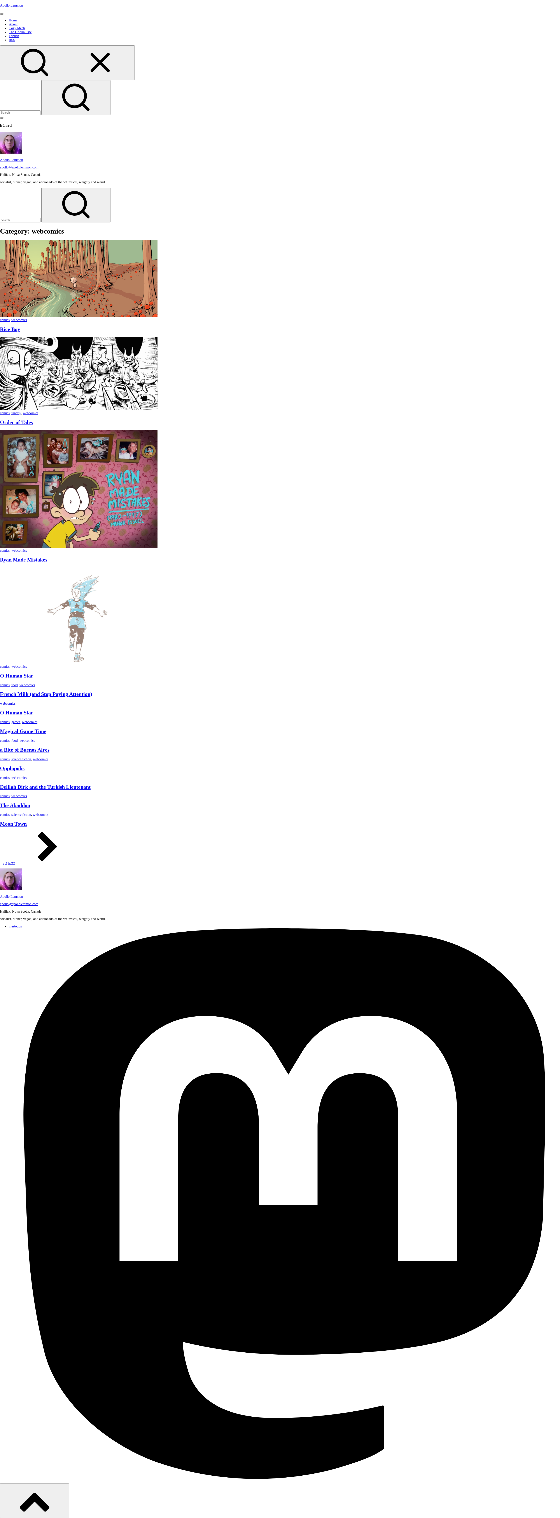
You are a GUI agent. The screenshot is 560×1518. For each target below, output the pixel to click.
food (14, 685)
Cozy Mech (17, 28)
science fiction (21, 759)
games (15, 722)
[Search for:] (20, 112)
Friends (14, 36)
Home (13, 20)
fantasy (16, 413)
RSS (12, 40)
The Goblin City (20, 32)
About (13, 24)
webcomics (19, 320)
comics (5, 320)
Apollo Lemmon (11, 5)
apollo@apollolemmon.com (19, 167)
